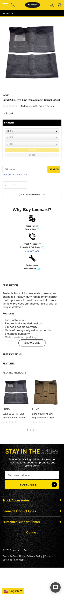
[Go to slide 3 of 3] (33, 430)
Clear (32, 154)
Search (54, 169)
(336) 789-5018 (32, 251)
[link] (16, 392)
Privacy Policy (34, 556)
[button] (32, 194)
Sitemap (19, 559)
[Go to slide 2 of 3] (30, 430)
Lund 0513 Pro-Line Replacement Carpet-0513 (14, 417)
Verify (32, 149)
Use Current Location (15, 174)
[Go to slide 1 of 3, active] (27, 430)
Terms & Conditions (14, 556)
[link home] (32, 5)
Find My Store (7, 13)
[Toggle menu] (5, 4)
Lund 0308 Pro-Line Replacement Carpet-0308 (43, 417)
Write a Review (46, 106)
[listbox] (32, 131)
